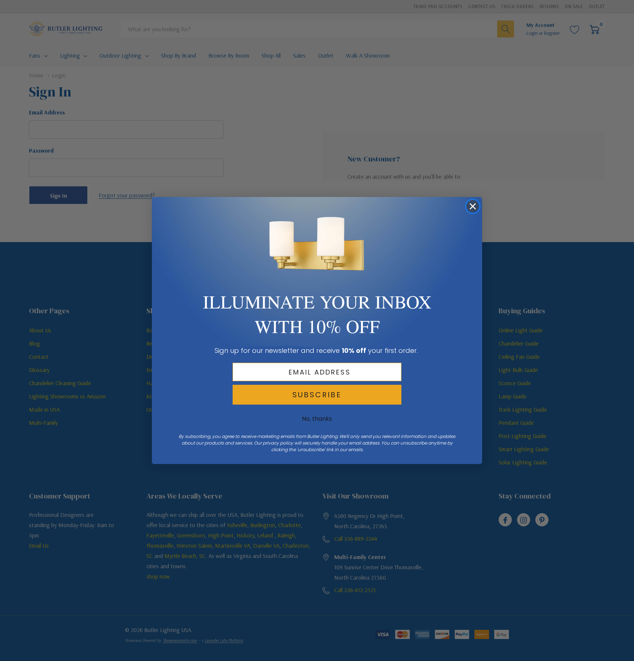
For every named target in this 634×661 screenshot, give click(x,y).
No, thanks (317, 419)
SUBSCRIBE (317, 395)
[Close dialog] (472, 206)
